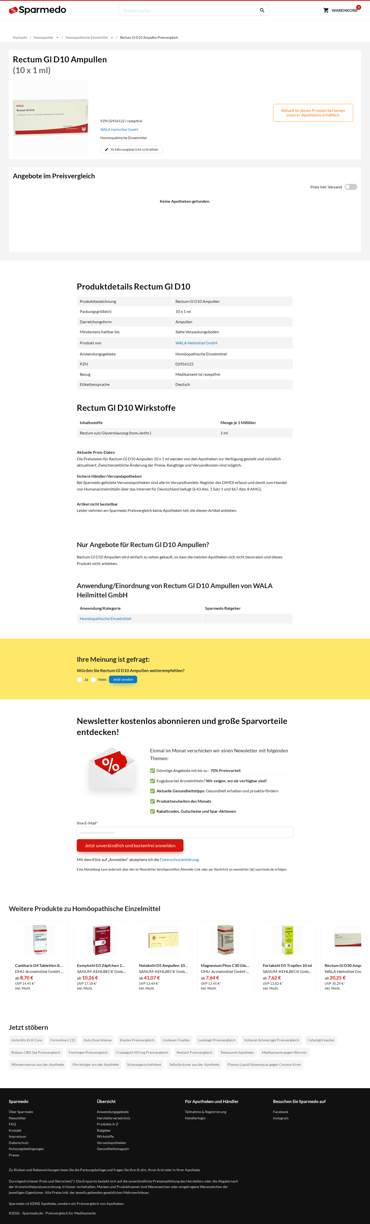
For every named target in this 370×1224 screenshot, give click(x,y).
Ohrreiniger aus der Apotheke (95, 1064)
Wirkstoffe (105, 1136)
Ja (86, 679)
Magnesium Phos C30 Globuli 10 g (225, 965)
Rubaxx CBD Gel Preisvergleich (35, 1052)
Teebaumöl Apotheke (236, 1052)
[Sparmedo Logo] (38, 10)
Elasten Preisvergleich (137, 1040)
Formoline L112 (62, 1040)
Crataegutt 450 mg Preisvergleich (142, 1052)
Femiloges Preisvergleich (88, 1052)
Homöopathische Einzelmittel (105, 618)
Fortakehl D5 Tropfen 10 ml (287, 965)
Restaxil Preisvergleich (194, 1052)
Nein (102, 679)
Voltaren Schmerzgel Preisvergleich (271, 1040)
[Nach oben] (356, 1210)
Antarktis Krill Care (26, 1040)
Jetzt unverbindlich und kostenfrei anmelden (130, 845)
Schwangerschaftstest (144, 1064)
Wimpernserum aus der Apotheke (37, 1064)
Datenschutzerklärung (179, 859)
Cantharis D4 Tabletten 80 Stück (39, 965)
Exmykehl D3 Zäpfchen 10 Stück (101, 965)
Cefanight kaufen (321, 1040)
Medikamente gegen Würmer (284, 1052)
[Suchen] (261, 10)
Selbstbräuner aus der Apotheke (194, 1064)
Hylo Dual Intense (98, 1040)
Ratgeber (104, 1130)
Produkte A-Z (107, 1124)
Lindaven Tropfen (176, 1040)
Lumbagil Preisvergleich (217, 1040)
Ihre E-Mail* (87, 823)
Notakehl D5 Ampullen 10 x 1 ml (163, 965)
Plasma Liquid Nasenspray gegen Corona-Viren (264, 1064)
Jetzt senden (123, 679)
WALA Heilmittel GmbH (119, 129)
